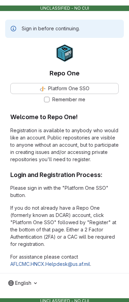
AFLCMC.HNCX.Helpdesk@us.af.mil (50, 264)
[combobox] (22, 283)
